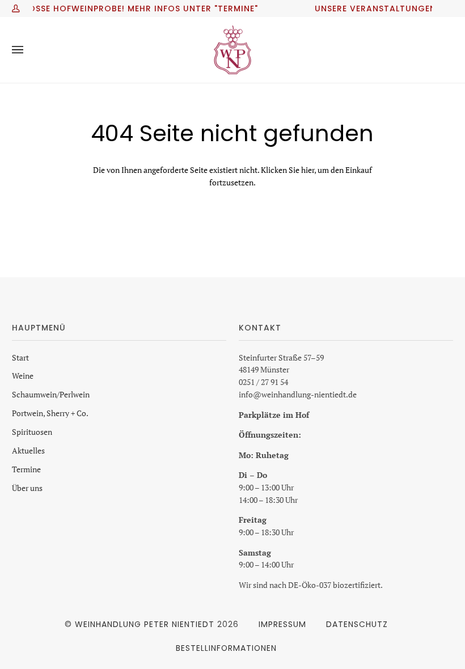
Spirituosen (32, 432)
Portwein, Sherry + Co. (50, 413)
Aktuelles (28, 451)
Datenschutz (357, 624)
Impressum (282, 624)
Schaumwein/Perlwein (51, 394)
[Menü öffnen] (29, 50)
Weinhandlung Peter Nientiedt (144, 624)
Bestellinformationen (226, 648)
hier (307, 170)
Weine (22, 376)
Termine (26, 469)
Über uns (27, 488)
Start (20, 358)
